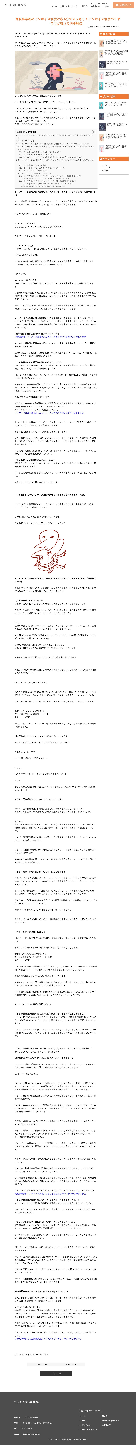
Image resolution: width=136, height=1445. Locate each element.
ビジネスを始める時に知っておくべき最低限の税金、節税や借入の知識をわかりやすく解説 (116, 41)
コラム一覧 (56, 1373)
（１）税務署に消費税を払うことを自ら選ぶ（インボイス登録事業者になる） (52, 176)
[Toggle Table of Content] (93, 132)
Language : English (99, 3)
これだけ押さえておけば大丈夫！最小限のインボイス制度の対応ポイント (48, 1339)
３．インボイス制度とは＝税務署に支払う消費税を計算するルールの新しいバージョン (53, 144)
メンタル (106, 167)
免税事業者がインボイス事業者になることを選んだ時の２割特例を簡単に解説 (50, 337)
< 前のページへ (42, 1364)
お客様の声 (95, 6)
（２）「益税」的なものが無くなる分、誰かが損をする (43, 168)
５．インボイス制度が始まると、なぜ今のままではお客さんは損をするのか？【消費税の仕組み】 (56, 161)
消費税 (106, 170)
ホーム (54, 6)
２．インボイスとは (26, 141)
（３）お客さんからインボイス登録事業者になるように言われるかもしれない (52, 157)
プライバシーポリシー (89, 1430)
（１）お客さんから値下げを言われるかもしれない (41, 152)
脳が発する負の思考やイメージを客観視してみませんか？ (117, 62)
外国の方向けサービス (69, 6)
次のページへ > (71, 1364)
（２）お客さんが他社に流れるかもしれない (39, 154)
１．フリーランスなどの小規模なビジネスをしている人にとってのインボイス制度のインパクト (56, 136)
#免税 (46, 1355)
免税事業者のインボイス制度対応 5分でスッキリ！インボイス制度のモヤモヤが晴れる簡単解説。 (116, 52)
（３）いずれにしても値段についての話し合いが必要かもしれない (47, 184)
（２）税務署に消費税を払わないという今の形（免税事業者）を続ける (49, 181)
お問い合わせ (86, 1425)
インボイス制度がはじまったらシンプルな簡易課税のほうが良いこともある (49, 413)
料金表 (84, 6)
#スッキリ (37, 1355)
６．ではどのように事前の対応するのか (34, 173)
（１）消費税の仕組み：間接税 (34, 165)
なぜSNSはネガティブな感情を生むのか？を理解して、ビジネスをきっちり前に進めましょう (116, 84)
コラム (106, 6)
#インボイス (25, 1355)
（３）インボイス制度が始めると (35, 170)
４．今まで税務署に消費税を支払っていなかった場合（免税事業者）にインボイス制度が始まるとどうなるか (56, 148)
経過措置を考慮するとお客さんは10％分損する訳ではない (45, 186)
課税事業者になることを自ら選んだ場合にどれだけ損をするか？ (47, 178)
